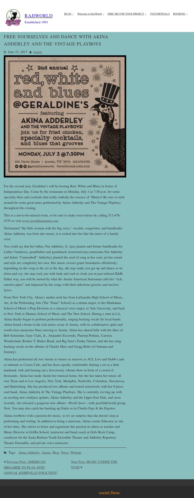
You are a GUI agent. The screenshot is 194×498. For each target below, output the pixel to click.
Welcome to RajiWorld (89, 14)
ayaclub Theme (110, 492)
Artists (46, 452)
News (65, 452)
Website (75, 452)
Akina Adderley (29, 452)
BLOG (67, 14)
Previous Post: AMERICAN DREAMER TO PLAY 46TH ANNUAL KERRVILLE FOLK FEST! (31, 467)
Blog (55, 452)
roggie (37, 51)
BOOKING (179, 14)
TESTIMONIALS (160, 14)
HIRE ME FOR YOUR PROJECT (126, 14)
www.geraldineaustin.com (40, 220)
